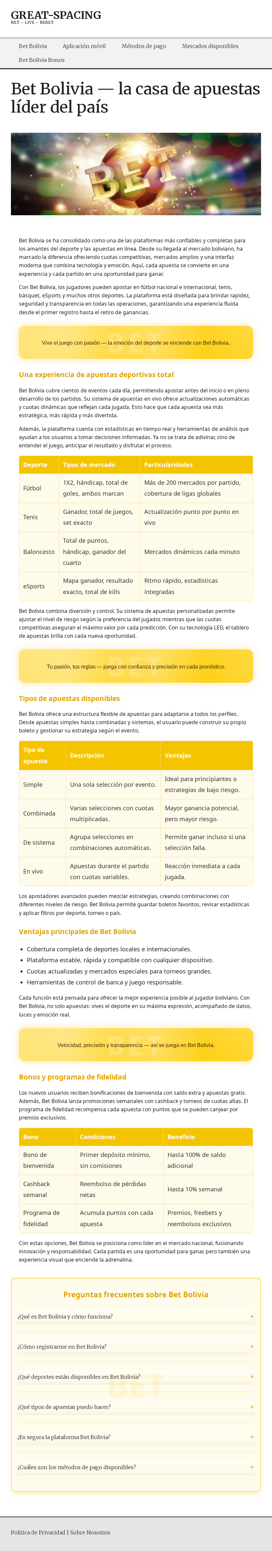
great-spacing (56, 15)
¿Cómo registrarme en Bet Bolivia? (136, 1346)
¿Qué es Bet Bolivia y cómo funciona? (136, 1316)
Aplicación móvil (84, 46)
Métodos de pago (144, 46)
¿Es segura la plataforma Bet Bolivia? (136, 1437)
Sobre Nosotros (90, 1532)
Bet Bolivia (33, 46)
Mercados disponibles (210, 46)
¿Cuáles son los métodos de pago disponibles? (136, 1467)
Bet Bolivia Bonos (42, 60)
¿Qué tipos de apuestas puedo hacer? (136, 1407)
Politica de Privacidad (38, 1532)
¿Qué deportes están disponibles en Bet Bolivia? (136, 1376)
